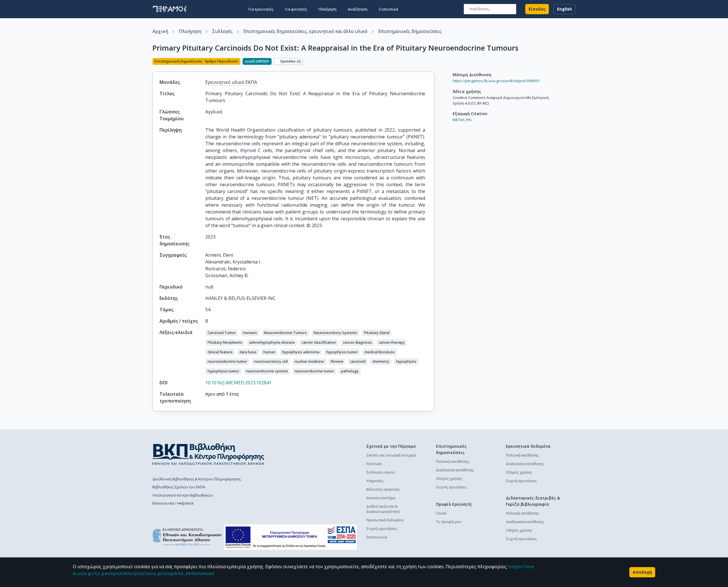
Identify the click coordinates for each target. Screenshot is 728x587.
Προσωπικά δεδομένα (384, 520)
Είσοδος (537, 9)
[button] (221, 332)
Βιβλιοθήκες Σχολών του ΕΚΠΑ (178, 486)
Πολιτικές (374, 463)
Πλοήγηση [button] (327, 9)
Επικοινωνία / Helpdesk (173, 503)
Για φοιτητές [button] (296, 9)
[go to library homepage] (208, 454)
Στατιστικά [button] (388, 9)
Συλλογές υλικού (380, 472)
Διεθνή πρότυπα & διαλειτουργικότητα (383, 509)
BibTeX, (459, 119)
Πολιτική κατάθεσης (452, 461)
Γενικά (441, 513)
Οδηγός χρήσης (449, 478)
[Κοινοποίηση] (432, 62)
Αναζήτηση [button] (357, 9)
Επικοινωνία (376, 537)
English (564, 9)
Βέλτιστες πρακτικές (383, 489)
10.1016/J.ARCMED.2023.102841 (238, 382)
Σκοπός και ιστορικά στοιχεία (391, 455)
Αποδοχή (642, 572)
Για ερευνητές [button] (261, 9)
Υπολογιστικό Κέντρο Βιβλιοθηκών (182, 495)
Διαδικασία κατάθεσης (455, 470)
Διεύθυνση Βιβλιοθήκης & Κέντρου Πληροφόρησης (196, 479)
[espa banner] (290, 537)
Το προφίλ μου (448, 521)
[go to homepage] (169, 9)
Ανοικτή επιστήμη (380, 497)
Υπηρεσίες (374, 480)
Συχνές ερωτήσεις (381, 528)
